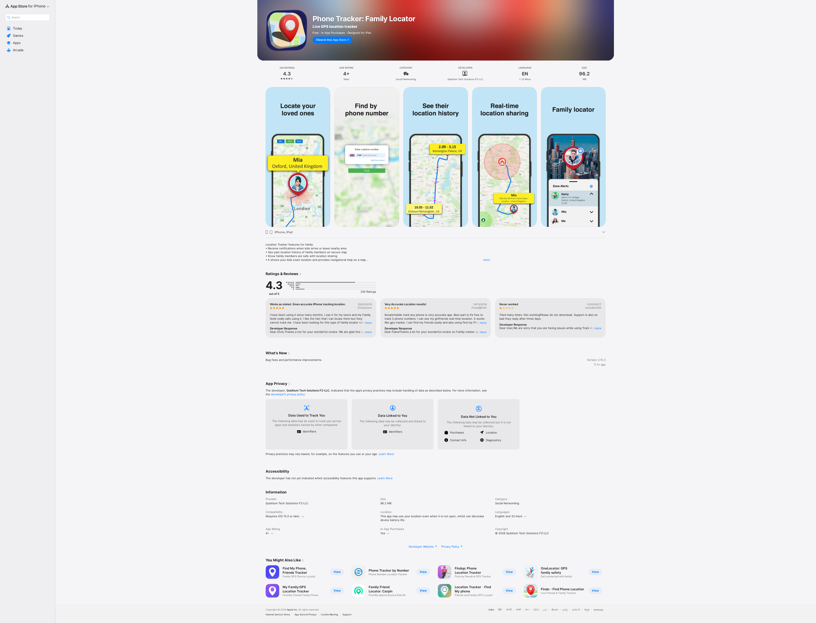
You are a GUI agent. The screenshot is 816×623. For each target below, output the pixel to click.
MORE (368, 322)
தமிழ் (565, 610)
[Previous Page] (261, 157)
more (486, 259)
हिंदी (500, 610)
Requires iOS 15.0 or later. (283, 516)
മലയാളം (599, 610)
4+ (267, 533)
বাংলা (527, 610)
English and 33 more (508, 516)
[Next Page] (610, 157)
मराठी (518, 610)
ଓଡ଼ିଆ (536, 610)
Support (347, 614)
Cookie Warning (329, 614)
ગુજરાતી (576, 610)
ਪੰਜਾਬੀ (509, 610)
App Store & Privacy (305, 614)
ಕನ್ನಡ (586, 610)
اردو (545, 610)
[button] (28, 28)
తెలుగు (554, 610)
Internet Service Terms (278, 614)
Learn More (386, 454)
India (491, 610)
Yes (382, 533)
